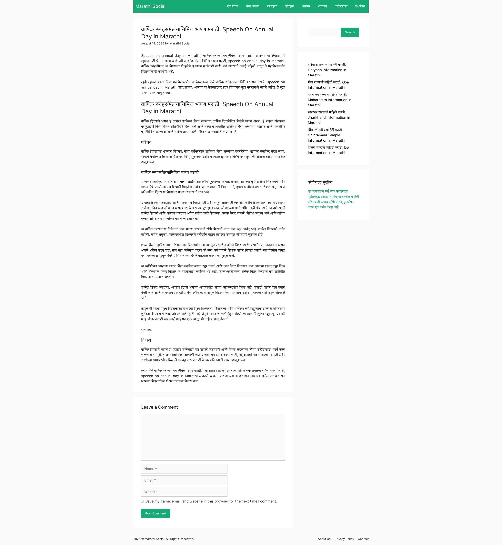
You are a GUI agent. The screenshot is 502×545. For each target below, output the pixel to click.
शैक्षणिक (360, 6)
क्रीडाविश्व (341, 6)
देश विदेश (232, 6)
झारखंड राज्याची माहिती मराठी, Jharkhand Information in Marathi (329, 117)
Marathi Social (150, 6)
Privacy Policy (344, 539)
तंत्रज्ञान (272, 6)
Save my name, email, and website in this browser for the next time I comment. (211, 501)
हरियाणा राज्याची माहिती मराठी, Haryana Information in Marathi (327, 69)
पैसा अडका (252, 6)
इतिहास (289, 6)
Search (350, 32)
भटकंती (322, 6)
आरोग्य (306, 6)
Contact (363, 539)
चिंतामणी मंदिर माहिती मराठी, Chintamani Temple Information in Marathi (326, 135)
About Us (324, 539)
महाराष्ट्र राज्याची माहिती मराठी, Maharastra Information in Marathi (329, 99)
